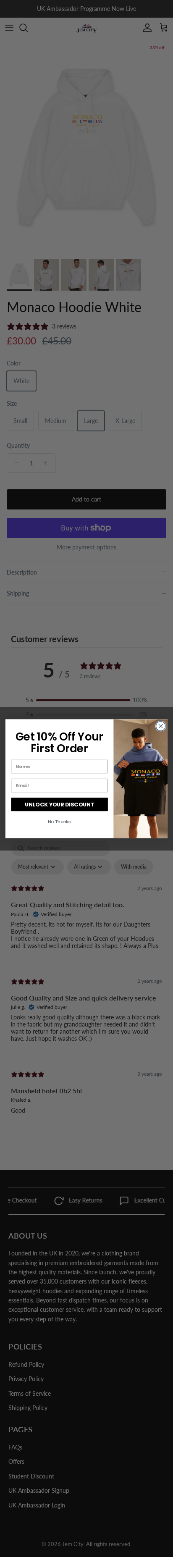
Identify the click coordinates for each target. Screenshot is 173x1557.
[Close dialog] (160, 726)
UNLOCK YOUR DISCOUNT (59, 804)
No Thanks (59, 821)
